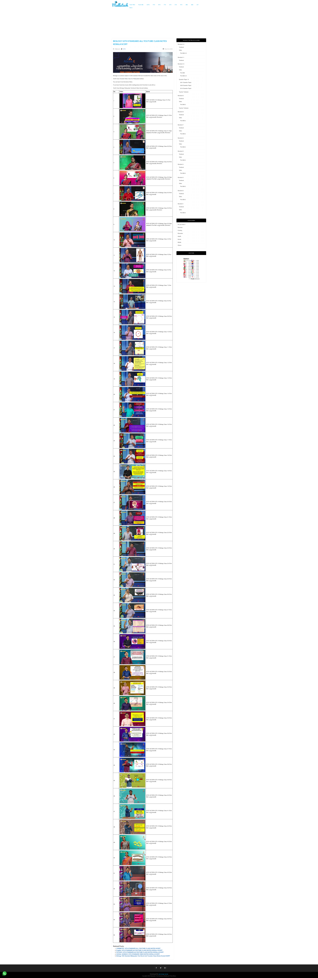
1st (198, 4)
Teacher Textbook (183, 92)
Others (179, 245)
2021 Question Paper (185, 82)
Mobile (179, 242)
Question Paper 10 (184, 79)
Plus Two (132, 4)
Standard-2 (181, 190)
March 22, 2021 (169, 49)
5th (176, 4)
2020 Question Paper (185, 85)
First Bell (182, 73)
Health (179, 236)
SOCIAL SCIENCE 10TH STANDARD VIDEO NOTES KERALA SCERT (138, 954)
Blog (131, 7)
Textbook (181, 47)
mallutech (117, 49)
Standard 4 (181, 164)
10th (148, 4)
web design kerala (163, 974)
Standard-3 (181, 177)
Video (180, 50)
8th (159, 4)
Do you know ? (182, 224)
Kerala (179, 239)
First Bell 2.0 (183, 53)
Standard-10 (181, 64)
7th (165, 4)
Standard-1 (181, 204)
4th (181, 4)
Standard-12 (181, 44)
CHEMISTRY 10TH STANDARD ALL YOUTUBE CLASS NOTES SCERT (138, 948)
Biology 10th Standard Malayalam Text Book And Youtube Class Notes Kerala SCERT (143, 956)
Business (180, 227)
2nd (192, 4)
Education (180, 233)
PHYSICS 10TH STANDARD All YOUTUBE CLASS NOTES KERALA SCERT (140, 952)
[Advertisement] (159, 23)
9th (154, 4)
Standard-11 (181, 57)
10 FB (124, 49)
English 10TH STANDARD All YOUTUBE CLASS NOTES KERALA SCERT (139, 950)
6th (170, 4)
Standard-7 (181, 125)
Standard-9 (181, 95)
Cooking (180, 230)
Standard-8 (181, 111)
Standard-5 (181, 151)
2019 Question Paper (185, 88)
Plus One (140, 4)
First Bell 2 (183, 104)
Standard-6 (181, 138)
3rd (187, 4)
